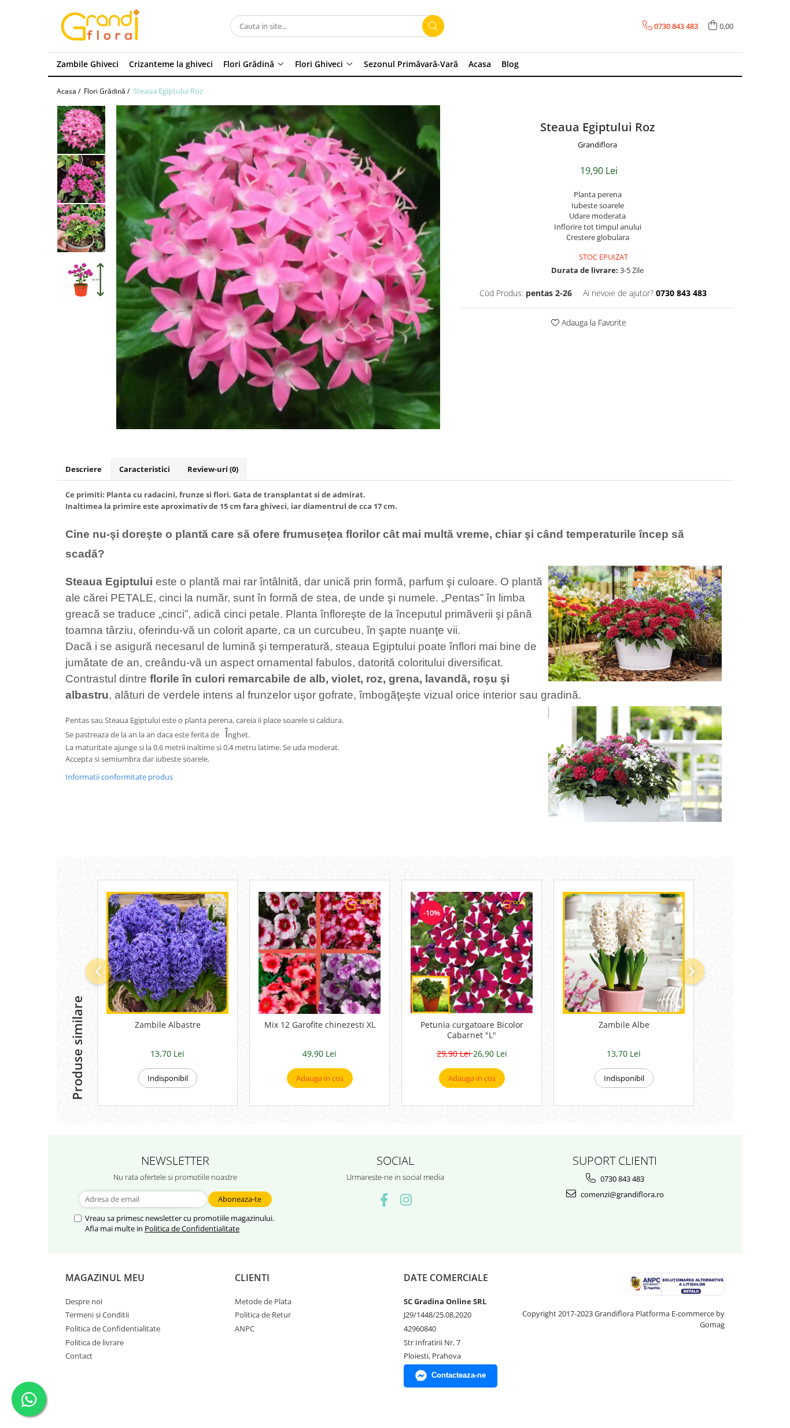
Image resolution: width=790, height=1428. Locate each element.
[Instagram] (406, 1200)
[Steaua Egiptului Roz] (278, 267)
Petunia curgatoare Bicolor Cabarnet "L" (471, 1030)
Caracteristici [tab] (144, 469)
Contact (79, 1355)
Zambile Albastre (168, 1025)
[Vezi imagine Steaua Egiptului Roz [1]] (81, 179)
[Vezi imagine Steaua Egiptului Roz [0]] (81, 130)
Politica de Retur (263, 1314)
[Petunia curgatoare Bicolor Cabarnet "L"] (472, 953)
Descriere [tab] (83, 469)
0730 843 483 (621, 1179)
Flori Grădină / (107, 91)
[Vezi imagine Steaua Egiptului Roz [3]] (81, 277)
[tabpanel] (278, 267)
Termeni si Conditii (97, 1314)
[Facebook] (384, 1200)
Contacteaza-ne (458, 1375)
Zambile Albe (624, 1025)
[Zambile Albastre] (167, 953)
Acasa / (69, 91)
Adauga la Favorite (592, 322)
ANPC (244, 1328)
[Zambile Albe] (624, 953)
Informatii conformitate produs (119, 777)
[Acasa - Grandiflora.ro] (114, 26)
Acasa (479, 63)
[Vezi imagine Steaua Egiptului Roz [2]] (81, 228)
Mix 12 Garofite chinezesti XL (319, 1025)
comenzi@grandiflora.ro (621, 1194)
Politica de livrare (94, 1342)
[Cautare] (433, 26)
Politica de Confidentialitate (192, 1228)
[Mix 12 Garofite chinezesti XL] (320, 953)
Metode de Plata (263, 1301)
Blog (510, 63)
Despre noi (83, 1301)
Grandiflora (597, 144)
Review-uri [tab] (212, 469)
